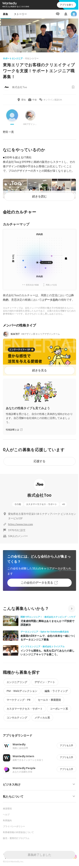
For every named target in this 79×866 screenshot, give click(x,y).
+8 (63, 504)
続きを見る (39, 370)
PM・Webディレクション (22, 691)
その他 (17, 504)
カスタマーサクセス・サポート (41, 504)
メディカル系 (42, 717)
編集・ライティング (56, 691)
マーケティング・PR (18, 700)
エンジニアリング (17, 682)
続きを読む (39, 196)
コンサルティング (17, 717)
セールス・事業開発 (49, 700)
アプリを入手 (66, 745)
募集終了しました (39, 855)
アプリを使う (66, 4)
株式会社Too (39, 495)
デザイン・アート (45, 682)
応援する (39, 461)
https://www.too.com (20, 524)
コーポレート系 (59, 709)
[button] (41, 735)
